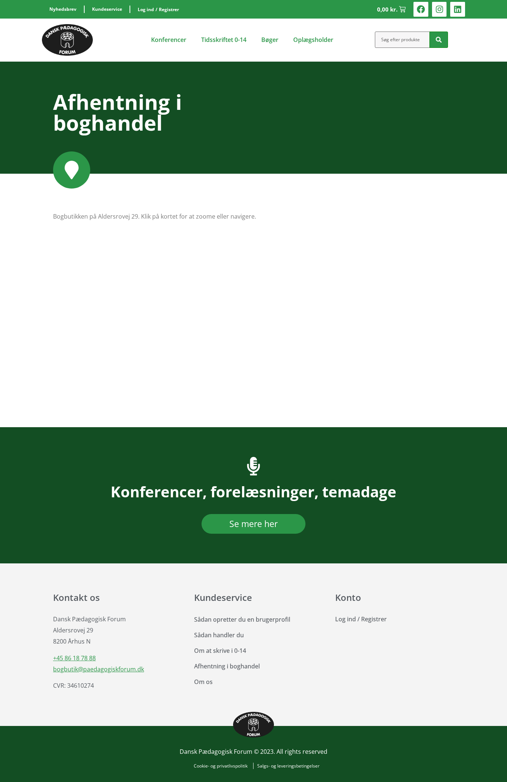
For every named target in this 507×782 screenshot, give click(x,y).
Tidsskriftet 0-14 (223, 40)
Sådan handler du (219, 635)
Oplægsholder (313, 40)
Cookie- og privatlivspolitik (221, 766)
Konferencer (168, 40)
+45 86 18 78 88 (74, 658)
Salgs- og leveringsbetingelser (288, 766)
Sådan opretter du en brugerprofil (242, 619)
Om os (203, 682)
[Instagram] (439, 9)
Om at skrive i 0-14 (220, 651)
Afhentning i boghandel (227, 666)
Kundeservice (107, 9)
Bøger (269, 40)
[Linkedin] (457, 9)
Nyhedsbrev (62, 9)
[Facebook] (420, 9)
